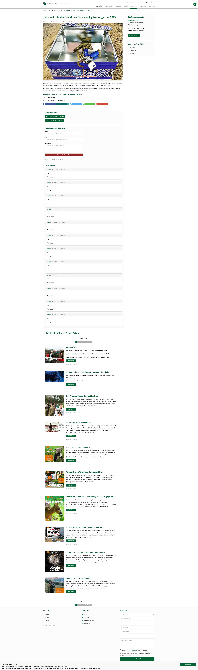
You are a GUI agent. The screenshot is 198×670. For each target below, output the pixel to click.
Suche (148, 2)
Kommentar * (48, 143)
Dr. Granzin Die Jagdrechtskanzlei (56, 3)
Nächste (89, 342)
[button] (49, 104)
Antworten (51, 177)
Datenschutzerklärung (134, 650)
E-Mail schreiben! (134, 35)
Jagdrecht (99, 6)
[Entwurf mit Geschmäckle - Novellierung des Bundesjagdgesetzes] (54, 521)
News (137, 2)
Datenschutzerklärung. (93, 668)
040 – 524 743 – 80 (129, 2)
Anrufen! (194, 4)
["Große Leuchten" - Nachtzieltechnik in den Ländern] (54, 571)
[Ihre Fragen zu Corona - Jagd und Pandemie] (54, 416)
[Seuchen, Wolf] (54, 363)
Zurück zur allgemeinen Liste (54, 120)
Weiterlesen (71, 360)
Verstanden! (188, 664)
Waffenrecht (109, 6)
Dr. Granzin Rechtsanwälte (147, 6)
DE (154, 2)
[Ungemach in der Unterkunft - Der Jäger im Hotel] (54, 487)
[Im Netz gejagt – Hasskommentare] (54, 432)
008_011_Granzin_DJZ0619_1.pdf (53, 100)
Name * (47, 131)
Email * (47, 137)
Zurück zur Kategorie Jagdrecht (55, 116)
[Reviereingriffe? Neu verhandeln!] (54, 592)
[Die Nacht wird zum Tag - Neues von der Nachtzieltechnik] (54, 382)
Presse (133, 6)
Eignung (118, 6)
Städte (126, 6)
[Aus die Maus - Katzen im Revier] (54, 461)
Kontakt (142, 2)
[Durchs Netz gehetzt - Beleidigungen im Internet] (54, 541)
